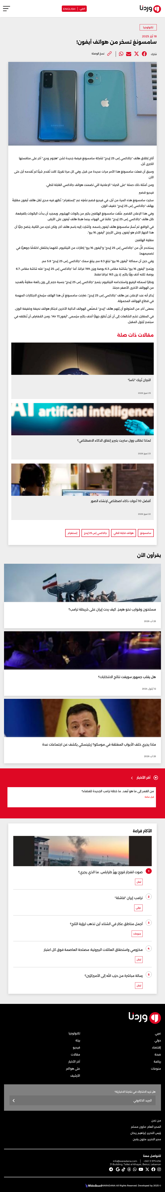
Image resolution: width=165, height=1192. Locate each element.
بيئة (77, 1040)
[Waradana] (145, 1023)
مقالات (75, 1054)
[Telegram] (111, 1169)
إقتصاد (156, 1047)
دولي (158, 1040)
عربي (82, 8)
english (69, 8)
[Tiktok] (123, 1169)
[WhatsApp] (135, 1169)
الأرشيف (75, 1075)
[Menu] (6, 10)
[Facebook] (144, 54)
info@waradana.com (125, 1161)
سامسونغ (145, 533)
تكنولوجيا (148, 27)
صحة (158, 1054)
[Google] (118, 1169)
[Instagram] (159, 1169)
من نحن (156, 1120)
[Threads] (129, 1169)
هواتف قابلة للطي (123, 533)
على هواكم (73, 1068)
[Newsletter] (13, 1100)
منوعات (156, 1068)
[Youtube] (141, 1169)
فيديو (76, 1047)
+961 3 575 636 (152, 1161)
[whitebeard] (93, 1185)
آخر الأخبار (74, 1061)
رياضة (157, 1061)
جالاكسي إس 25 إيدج (95, 533)
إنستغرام (72, 533)
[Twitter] (136, 54)
